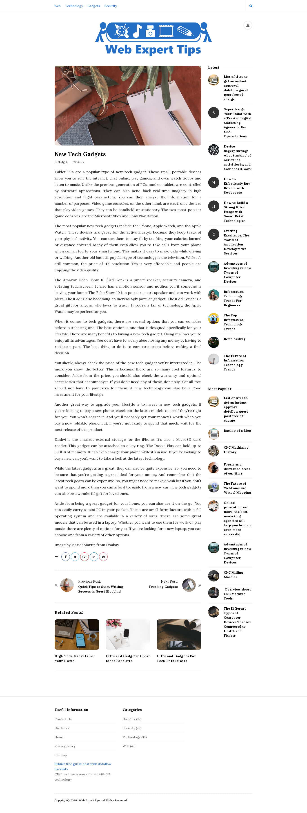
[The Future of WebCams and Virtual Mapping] (213, 487)
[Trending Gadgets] (189, 585)
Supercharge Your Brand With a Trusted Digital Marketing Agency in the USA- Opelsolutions (237, 122)
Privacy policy (65, 746)
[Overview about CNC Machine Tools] (213, 592)
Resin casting (234, 339)
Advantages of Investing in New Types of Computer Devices (237, 272)
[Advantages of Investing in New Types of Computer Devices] (213, 267)
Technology (74, 6)
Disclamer (62, 728)
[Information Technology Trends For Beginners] (213, 295)
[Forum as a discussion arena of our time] (213, 467)
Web (57, 6)
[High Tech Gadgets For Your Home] (77, 634)
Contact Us (63, 719)
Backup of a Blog (237, 431)
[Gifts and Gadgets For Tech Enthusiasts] (179, 634)
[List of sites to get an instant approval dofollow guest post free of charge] (213, 80)
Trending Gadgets (163, 587)
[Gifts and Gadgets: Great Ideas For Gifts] (128, 634)
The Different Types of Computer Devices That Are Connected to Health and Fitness (237, 622)
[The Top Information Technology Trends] (213, 318)
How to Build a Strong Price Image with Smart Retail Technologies (236, 212)
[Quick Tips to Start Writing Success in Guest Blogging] (67, 585)
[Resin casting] (213, 342)
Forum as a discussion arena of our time (237, 468)
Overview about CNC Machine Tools (237, 593)
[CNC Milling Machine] (213, 575)
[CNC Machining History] (213, 450)
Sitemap (61, 755)
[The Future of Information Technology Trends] (213, 359)
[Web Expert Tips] (153, 39)
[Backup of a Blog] (213, 434)
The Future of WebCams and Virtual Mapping (237, 488)
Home (59, 737)
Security (111, 6)
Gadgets (93, 6)
